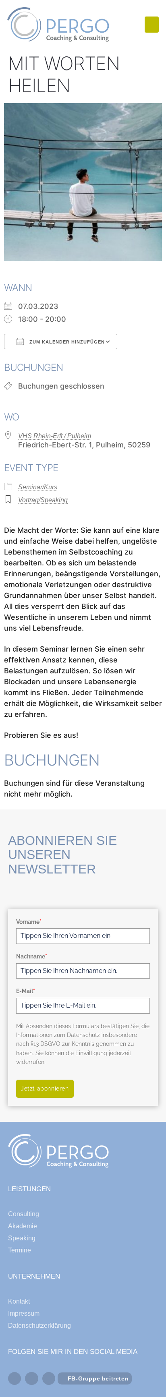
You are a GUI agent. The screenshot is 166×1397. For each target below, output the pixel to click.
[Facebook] (14, 1378)
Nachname (31, 956)
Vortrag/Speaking (43, 500)
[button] (152, 25)
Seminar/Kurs (37, 487)
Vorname (29, 922)
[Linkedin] (31, 1378)
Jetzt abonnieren (45, 1088)
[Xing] (48, 1378)
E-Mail (25, 991)
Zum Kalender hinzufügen (66, 341)
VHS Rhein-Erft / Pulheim (54, 436)
